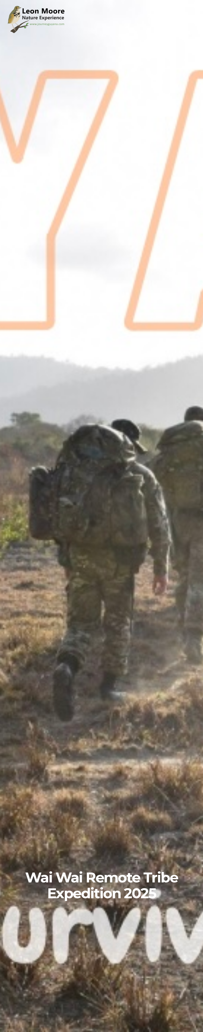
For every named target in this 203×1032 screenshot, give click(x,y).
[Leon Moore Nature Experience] (37, 32)
